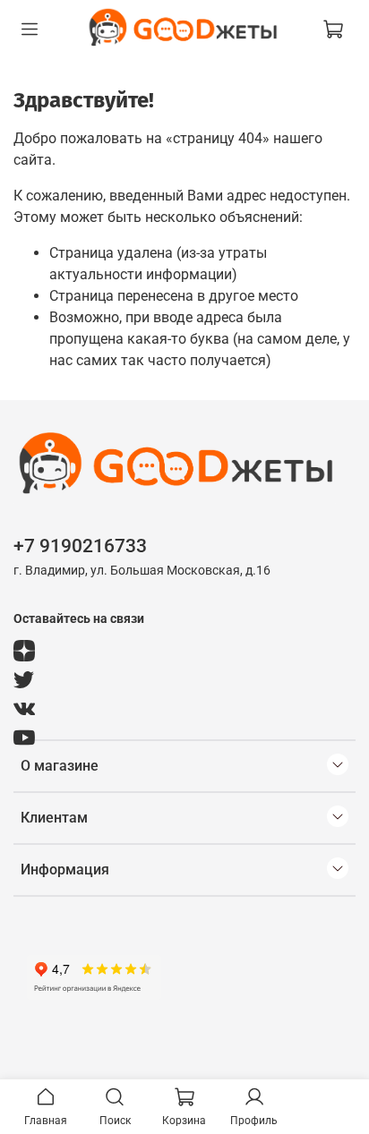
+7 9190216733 (80, 546)
